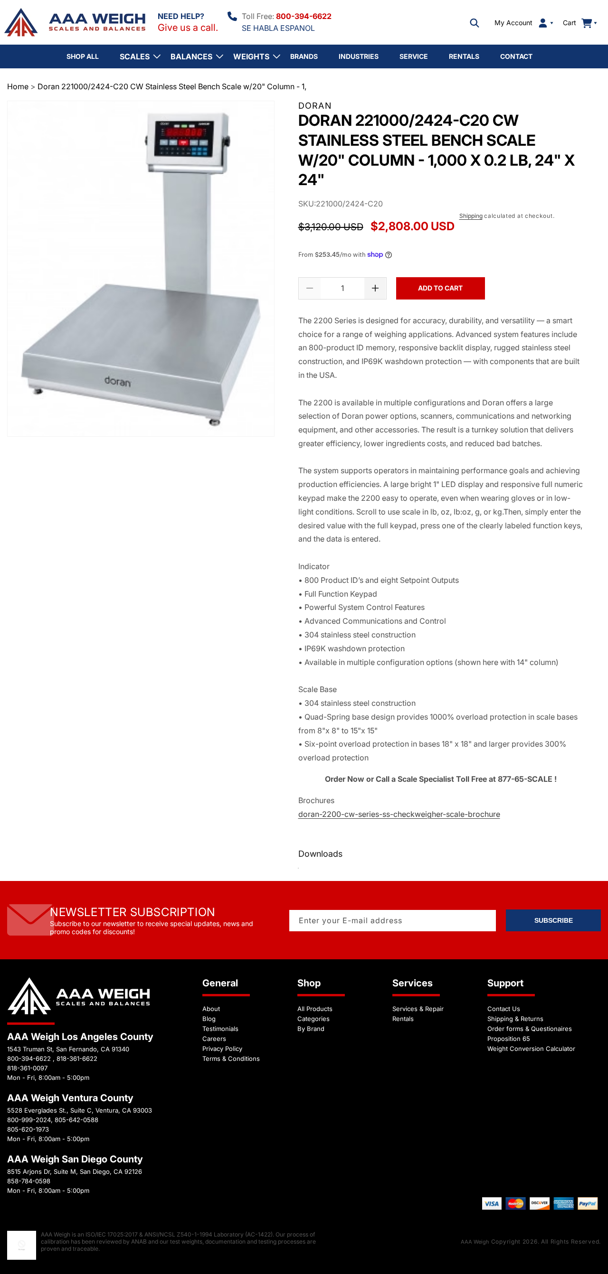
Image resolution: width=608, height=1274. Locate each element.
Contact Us (503, 1008)
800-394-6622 (304, 16)
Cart (575, 23)
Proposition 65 (508, 1038)
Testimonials (220, 1028)
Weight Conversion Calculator (531, 1048)
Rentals (403, 1018)
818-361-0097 (27, 1068)
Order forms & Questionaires (529, 1028)
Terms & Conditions (231, 1058)
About (211, 1008)
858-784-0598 (28, 1181)
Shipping (471, 215)
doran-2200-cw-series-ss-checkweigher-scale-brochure (399, 814)
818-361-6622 (77, 1058)
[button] (474, 22)
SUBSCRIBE (553, 920)
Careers (214, 1038)
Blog (209, 1018)
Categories (313, 1018)
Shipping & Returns (515, 1018)
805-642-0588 (76, 1120)
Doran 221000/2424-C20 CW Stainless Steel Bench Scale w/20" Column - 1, (172, 86)
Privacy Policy (222, 1048)
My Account (513, 23)
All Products (314, 1008)
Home (17, 86)
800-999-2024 (29, 1120)
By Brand (310, 1028)
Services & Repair (418, 1008)
